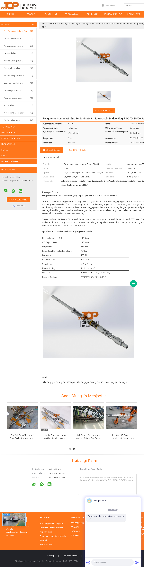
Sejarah (75, 527)
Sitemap (50, 556)
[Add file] (88, 562)
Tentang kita (8, 127)
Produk (31, 14)
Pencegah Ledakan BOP (18, 68)
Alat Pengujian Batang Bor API (90, 382)
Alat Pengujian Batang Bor (18, 31)
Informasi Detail (51, 150)
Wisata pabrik (8, 133)
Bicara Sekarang (10, 161)
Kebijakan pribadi (70, 556)
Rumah (10, 14)
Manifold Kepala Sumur (18, 83)
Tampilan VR (51, 14)
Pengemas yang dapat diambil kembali (19, 46)
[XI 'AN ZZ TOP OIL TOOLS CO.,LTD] (6, 191)
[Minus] (137, 500)
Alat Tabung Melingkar (18, 113)
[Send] (137, 562)
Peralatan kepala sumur (18, 76)
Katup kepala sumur (18, 91)
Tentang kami (72, 14)
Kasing (4, 156)
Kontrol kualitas (113, 14)
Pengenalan (77, 523)
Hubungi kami (133, 14)
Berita (4, 150)
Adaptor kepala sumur (18, 98)
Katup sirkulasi (18, 53)
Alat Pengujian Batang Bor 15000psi (59, 382)
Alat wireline (18, 105)
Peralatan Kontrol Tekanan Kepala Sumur (19, 39)
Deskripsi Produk (77, 150)
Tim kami (75, 535)
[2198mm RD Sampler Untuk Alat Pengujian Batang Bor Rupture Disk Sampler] (121, 418)
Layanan (75, 531)
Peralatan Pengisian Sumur (18, 120)
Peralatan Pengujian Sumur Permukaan (19, 61)
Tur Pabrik (92, 14)
